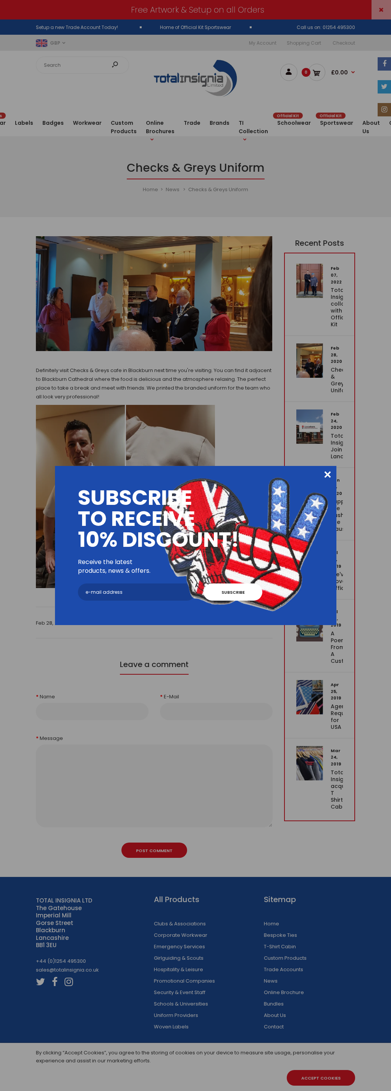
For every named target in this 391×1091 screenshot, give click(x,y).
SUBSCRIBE (233, 592)
